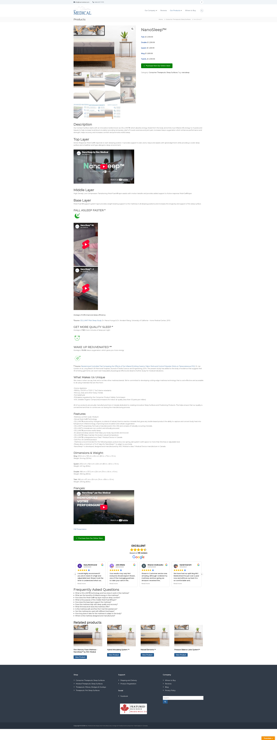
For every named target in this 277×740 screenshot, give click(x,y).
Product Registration (128, 684)
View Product (80, 657)
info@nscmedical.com (82, 2)
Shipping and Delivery (128, 680)
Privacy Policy (170, 690)
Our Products (175, 10)
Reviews (163, 10)
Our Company (150, 10)
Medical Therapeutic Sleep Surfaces (89, 684)
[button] (132, 29)
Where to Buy (190, 10)
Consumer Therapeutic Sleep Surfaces (178, 19)
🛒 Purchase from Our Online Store (156, 66)
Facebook (124, 696)
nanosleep (185, 72)
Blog (167, 687)
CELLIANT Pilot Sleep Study (90, 320)
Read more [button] (82, 584)
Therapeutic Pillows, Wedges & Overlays (91, 687)
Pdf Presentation (80, 529)
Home (161, 19)
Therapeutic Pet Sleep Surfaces (88, 690)
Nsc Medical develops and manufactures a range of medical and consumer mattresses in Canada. (116, 725)
